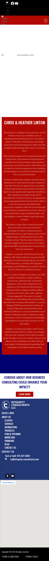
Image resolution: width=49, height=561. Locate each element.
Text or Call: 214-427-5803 (17, 456)
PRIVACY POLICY (32, 556)
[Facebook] (12, 3)
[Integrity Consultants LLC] (4, 21)
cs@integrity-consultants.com (24, 459)
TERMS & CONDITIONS (10, 556)
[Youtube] (16, 3)
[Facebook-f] (7, 476)
